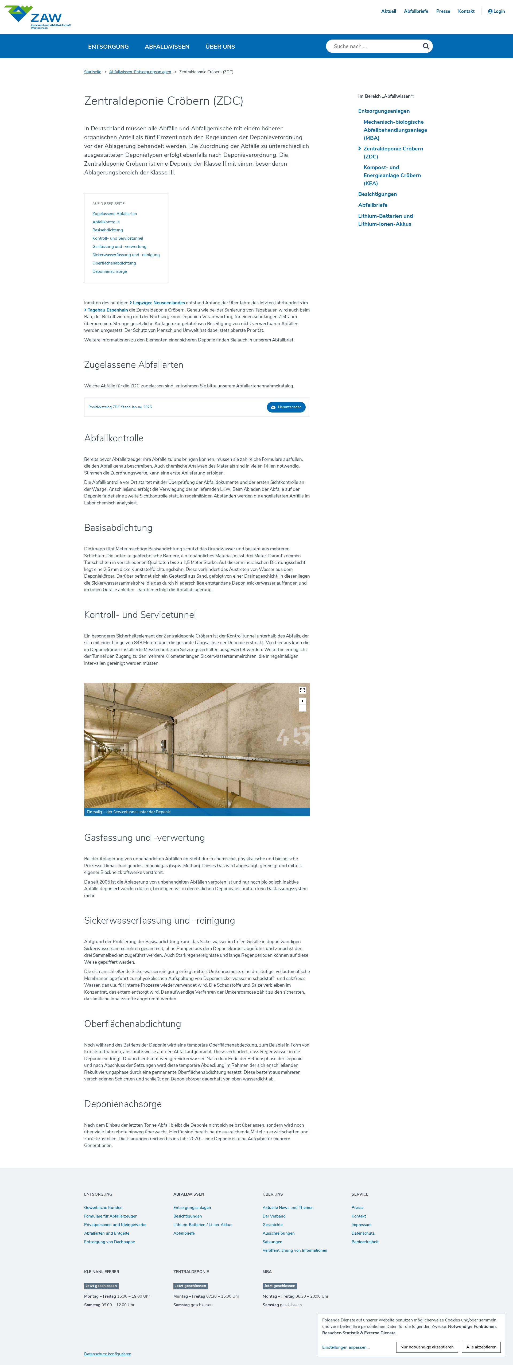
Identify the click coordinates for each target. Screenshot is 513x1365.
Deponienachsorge (109, 271)
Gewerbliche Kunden (103, 1207)
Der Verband (274, 1216)
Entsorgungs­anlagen (384, 111)
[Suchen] (426, 46)
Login (499, 11)
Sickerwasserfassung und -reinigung (126, 255)
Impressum (362, 1224)
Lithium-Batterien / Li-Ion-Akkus (202, 1224)
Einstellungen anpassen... (346, 1347)
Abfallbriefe (416, 11)
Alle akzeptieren (481, 1347)
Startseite (92, 72)
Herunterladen (290, 407)
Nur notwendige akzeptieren (427, 1347)
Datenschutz (363, 1233)
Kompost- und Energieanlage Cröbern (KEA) (392, 175)
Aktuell (388, 11)
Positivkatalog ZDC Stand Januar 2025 (120, 407)
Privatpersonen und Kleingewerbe (115, 1224)
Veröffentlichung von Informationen (295, 1250)
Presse (443, 11)
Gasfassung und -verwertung (119, 246)
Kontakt (466, 11)
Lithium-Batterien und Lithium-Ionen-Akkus (385, 220)
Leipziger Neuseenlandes (159, 303)
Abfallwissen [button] (167, 47)
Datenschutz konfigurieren (107, 1354)
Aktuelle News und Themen (288, 1207)
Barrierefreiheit (365, 1242)
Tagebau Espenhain (108, 310)
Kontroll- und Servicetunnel (117, 238)
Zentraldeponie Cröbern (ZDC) (393, 152)
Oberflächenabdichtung (114, 263)
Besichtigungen (377, 194)
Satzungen (272, 1242)
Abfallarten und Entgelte (106, 1233)
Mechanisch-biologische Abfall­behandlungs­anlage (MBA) (395, 130)
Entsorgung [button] (108, 47)
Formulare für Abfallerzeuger (110, 1216)
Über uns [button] (220, 47)
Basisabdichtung (107, 230)
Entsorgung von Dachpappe (109, 1242)
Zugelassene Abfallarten (114, 213)
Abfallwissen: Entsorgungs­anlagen (140, 72)
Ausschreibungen (279, 1233)
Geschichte (273, 1224)
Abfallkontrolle (106, 222)
